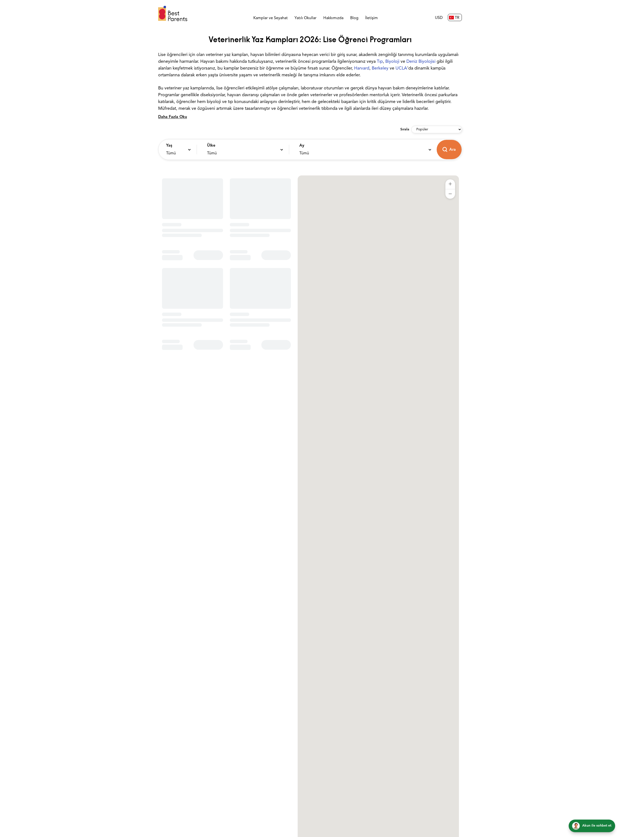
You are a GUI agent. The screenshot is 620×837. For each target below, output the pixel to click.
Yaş (169, 146)
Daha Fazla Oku (172, 117)
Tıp (380, 62)
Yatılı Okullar (305, 18)
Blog (354, 18)
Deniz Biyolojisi (420, 62)
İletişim (371, 18)
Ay (301, 146)
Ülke (211, 146)
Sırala (404, 129)
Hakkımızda (333, 18)
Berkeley (380, 68)
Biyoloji (392, 62)
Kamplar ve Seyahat (270, 18)
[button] (176, 149)
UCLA (401, 68)
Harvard (361, 68)
